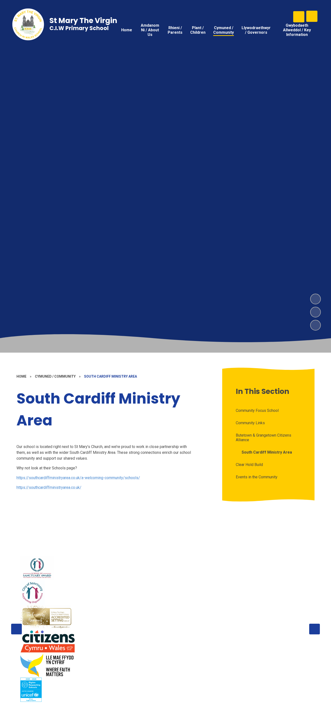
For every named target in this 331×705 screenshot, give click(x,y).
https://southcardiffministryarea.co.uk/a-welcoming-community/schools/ (78, 477)
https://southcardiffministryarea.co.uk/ (48, 487)
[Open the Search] (298, 16)
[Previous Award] (16, 629)
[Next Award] (314, 629)
